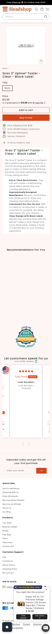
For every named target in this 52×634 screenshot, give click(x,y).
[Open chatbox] (46, 628)
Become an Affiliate (11, 504)
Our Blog (6, 512)
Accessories (8, 546)
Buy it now (26, 117)
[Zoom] (41, 60)
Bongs (5, 530)
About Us (6, 508)
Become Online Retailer (13, 500)
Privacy (26, 624)
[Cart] (42, 9)
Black (7, 88)
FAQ (4, 557)
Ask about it (39, 616)
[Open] (7, 627)
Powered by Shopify (12, 627)
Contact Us (7, 561)
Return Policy (8, 565)
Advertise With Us (10, 492)
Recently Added (9, 527)
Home (5, 68)
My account (8, 573)
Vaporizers (7, 542)
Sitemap (37, 624)
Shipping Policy (9, 569)
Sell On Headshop (10, 488)
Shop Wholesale (10, 496)
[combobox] (26, 16)
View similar (23, 616)
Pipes (5, 538)
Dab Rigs (6, 534)
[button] (26, 102)
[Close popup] (47, 589)
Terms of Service (11, 624)
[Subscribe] (41, 471)
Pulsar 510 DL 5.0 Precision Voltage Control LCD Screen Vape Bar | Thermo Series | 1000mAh (36, 602)
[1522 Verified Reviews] (26, 348)
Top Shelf (7, 523)
